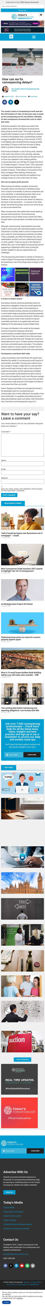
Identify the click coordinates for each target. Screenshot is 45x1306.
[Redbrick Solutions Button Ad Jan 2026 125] (22, 281)
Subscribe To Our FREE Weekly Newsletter (22, 2)
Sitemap (26, 1282)
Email (3, 469)
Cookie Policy (21, 1284)
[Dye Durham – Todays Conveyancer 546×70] (22, 32)
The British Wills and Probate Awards (17, 1224)
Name (3, 460)
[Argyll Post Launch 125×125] (36, 281)
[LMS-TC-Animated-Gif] (8, 281)
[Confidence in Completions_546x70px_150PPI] (22, 26)
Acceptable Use (33, 1284)
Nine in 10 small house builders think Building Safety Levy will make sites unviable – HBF (21, 673)
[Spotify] (27, 1266)
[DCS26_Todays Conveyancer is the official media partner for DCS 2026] (19, 1127)
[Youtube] (22, 1266)
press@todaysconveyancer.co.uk (15, 1254)
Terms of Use (10, 1284)
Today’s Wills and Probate (13, 1212)
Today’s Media (8, 1208)
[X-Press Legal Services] (8, 296)
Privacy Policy (36, 1282)
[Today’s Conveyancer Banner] (36, 296)
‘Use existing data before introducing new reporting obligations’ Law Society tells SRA (20, 709)
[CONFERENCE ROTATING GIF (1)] (22, 296)
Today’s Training (9, 1220)
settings (20, 1298)
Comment (6, 432)
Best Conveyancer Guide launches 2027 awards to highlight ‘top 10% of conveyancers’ (21, 570)
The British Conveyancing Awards (16, 1229)
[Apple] (33, 1266)
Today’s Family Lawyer (12, 1216)
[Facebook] (5, 1266)
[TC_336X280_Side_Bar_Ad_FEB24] (19, 1094)
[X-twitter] (11, 1266)
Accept (6, 1302)
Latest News (33, 96)
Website (4, 478)
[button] (11, 36)
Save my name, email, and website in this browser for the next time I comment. (21, 489)
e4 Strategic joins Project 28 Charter (17, 604)
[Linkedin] (16, 1266)
